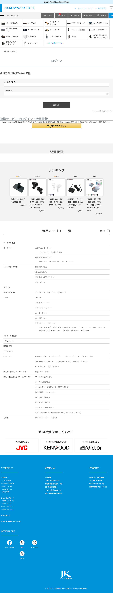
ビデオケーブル (69, 356)
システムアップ (45, 327)
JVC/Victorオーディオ (43, 248)
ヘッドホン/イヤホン (11, 267)
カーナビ (38, 297)
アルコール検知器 (10, 336)
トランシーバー (9, 341)
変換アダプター (53, 366)
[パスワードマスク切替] (107, 94)
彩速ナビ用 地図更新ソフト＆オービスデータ (70, 327)
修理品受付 (102, 8)
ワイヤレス (51, 292)
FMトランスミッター (71, 330)
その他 (5, 417)
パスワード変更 (7, 486)
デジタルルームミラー (43, 308)
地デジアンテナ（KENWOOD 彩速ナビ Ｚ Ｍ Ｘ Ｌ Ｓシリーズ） (58, 412)
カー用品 (6, 297)
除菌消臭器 (7, 346)
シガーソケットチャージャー (49, 330)
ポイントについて (8, 506)
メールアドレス (10, 82)
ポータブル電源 (9, 243)
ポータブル (62, 292)
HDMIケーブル (40, 356)
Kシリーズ (43, 261)
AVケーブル (7, 356)
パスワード (9, 90)
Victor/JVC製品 (41, 272)
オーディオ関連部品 (42, 382)
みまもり (54, 417)
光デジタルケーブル (80, 361)
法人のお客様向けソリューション (15, 372)
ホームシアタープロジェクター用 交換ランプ (51, 387)
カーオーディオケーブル (44, 361)
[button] (56, 125)
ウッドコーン (44, 252)
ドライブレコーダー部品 (44, 407)
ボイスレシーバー (41, 417)
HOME (6, 51)
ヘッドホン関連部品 (42, 397)
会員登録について (8, 509)
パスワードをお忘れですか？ (102, 111)
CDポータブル (56, 252)
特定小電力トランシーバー (45, 392)
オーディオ (7, 248)
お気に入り (5, 492)
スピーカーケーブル (63, 361)
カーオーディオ (41, 313)
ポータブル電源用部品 (43, 377)
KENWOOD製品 (41, 267)
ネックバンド (40, 292)
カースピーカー (41, 318)
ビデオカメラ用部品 (42, 402)
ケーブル (92, 327)
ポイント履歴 (6, 481)
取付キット (85, 330)
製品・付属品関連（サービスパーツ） (17, 377)
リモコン (6, 287)
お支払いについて (8, 501)
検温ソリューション (42, 372)
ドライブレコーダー (42, 303)
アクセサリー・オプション (45, 323)
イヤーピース (40, 282)
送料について (6, 504)
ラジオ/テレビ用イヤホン (44, 277)
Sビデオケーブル (55, 356)
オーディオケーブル (85, 356)
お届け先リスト (7, 489)
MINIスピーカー (9, 292)
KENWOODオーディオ (43, 257)
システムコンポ (68, 261)
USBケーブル (40, 366)
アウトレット (8, 351)
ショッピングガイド (84, 8)
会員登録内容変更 (8, 483)
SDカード (101, 327)
